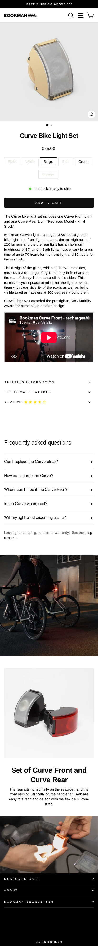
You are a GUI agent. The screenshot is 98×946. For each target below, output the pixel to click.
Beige (48, 162)
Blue (65, 162)
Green (83, 162)
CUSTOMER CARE (22, 878)
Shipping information (29, 382)
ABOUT (11, 890)
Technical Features (28, 391)
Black (12, 162)
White (30, 162)
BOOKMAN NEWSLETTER (29, 901)
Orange (48, 174)
